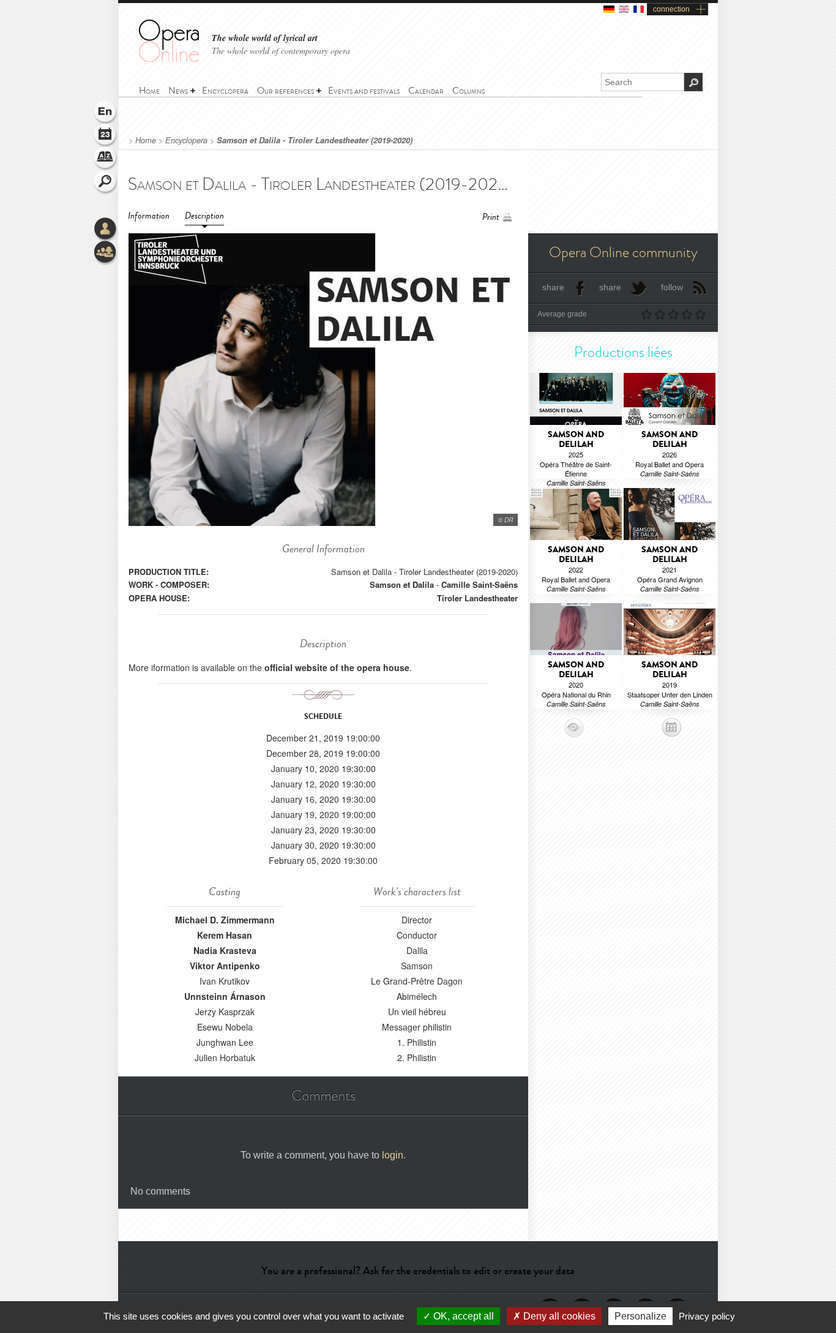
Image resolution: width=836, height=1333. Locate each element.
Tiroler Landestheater (477, 598)
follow (672, 287)
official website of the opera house (336, 667)
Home (145, 140)
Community (106, 253)
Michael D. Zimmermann (225, 920)
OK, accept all (462, 1316)
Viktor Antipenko (225, 965)
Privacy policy (707, 1316)
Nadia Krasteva (224, 950)
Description (204, 215)
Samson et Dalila (402, 584)
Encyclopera (186, 140)
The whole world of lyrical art (265, 38)
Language (106, 112)
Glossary (106, 159)
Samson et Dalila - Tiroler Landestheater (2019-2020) (314, 140)
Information (149, 215)
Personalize (640, 1316)
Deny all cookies (558, 1316)
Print (490, 217)
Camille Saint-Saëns (479, 584)
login (392, 1155)
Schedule (106, 136)
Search (106, 182)
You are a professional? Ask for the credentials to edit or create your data (418, 1271)
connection (671, 9)
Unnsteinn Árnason (225, 996)
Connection (106, 229)
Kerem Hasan (224, 935)
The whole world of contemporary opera (281, 50)
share (553, 287)
